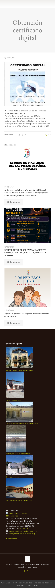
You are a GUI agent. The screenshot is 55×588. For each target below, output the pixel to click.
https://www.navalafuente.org (22, 533)
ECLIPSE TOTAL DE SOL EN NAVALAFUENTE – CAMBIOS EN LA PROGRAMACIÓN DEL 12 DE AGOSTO (25, 253)
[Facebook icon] (25, 570)
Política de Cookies (43, 583)
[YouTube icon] (30, 570)
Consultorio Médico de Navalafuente (22, 423)
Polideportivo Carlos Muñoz (18, 453)
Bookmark (12, 539)
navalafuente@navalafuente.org (23, 531)
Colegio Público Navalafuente (19, 500)
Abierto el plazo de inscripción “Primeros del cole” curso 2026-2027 (26, 315)
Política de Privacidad (22, 583)
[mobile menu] (51, 4)
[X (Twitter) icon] (28, 570)
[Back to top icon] (27, 559)
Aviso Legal (6, 583)
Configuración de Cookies (26, 585)
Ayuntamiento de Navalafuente (19, 370)
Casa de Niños (12, 477)
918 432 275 (23, 528)
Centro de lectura (13, 400)
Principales (13, 516)
